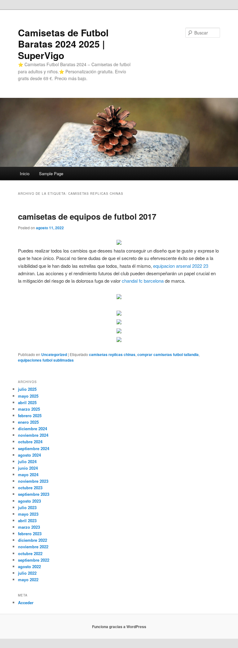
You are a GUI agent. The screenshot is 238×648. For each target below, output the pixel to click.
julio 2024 (27, 461)
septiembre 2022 (33, 560)
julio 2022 (27, 573)
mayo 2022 (28, 579)
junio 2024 (28, 468)
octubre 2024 (30, 442)
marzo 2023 (29, 527)
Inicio (24, 173)
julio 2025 (27, 389)
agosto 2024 (29, 455)
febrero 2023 (30, 533)
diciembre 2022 (32, 540)
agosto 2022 (29, 566)
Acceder (25, 602)
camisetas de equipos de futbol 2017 (87, 216)
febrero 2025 (30, 415)
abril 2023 (27, 520)
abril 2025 (27, 402)
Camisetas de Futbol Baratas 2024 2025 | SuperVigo (63, 44)
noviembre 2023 (33, 481)
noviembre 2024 (33, 435)
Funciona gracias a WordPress (119, 626)
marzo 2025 (29, 409)
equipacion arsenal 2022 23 (180, 265)
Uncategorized (54, 354)
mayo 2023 (28, 514)
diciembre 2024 (32, 428)
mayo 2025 (28, 396)
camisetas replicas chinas (112, 354)
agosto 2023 (29, 501)
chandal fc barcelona (143, 280)
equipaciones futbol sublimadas (46, 360)
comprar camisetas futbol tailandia (168, 354)
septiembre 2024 (33, 448)
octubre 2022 (30, 553)
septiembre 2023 (33, 494)
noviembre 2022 (33, 547)
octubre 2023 (30, 488)
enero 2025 (28, 422)
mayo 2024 (28, 474)
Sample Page (51, 173)
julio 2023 (27, 507)
